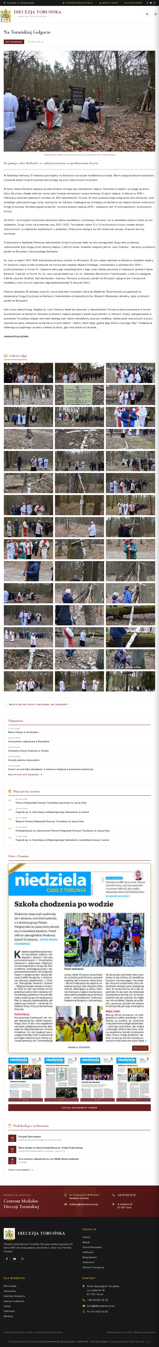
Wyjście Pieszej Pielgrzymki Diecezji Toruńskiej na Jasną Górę (50, 820)
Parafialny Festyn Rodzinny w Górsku (28, 749)
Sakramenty (10, 1291)
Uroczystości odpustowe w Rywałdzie (28, 740)
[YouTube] (151, 2)
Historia (86, 1237)
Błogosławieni (90, 1257)
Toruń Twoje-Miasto (98, 1341)
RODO (129, 1332)
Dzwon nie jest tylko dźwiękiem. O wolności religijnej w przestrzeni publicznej (50, 768)
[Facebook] (147, 2)
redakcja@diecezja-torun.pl (83, 1204)
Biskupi (86, 1242)
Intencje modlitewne (14, 1301)
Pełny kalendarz (19, 1170)
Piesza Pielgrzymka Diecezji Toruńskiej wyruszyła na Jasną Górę (51, 801)
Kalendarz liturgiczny (14, 1296)
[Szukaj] (147, 14)
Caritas (7, 1306)
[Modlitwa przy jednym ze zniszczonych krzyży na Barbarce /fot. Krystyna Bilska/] (79, 101)
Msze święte (10, 1286)
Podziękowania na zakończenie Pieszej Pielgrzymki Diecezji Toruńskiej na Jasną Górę (62, 829)
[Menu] (155, 14)
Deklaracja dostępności (144, 1332)
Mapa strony (110, 3)
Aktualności (14, 42)
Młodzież (8, 1316)
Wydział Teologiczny (93, 1267)
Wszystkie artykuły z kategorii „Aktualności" (38, 704)
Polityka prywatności (116, 1332)
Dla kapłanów (133, 3)
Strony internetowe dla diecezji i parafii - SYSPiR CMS (63, 1341)
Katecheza (9, 1311)
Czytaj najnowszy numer (79, 1107)
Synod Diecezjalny (92, 1247)
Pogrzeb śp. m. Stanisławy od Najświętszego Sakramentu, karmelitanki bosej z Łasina (62, 838)
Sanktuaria (88, 1252)
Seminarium (88, 1262)
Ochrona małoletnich (79, 3)
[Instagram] (154, 2)
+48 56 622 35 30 (126, 1195)
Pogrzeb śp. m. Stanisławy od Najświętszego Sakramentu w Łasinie (52, 810)
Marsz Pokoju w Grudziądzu (23, 730)
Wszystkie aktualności (23, 774)
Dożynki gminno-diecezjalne (23, 758)
